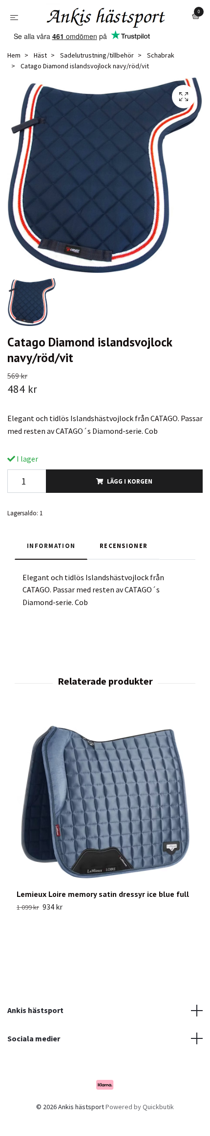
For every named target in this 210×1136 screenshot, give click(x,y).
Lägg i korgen (129, 506)
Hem (14, 80)
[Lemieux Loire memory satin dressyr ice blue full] (105, 825)
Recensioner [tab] (123, 571)
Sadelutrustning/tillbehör (97, 80)
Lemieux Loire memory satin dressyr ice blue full (103, 919)
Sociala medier (33, 1063)
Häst (40, 80)
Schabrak (160, 80)
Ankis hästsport (35, 1035)
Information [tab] (51, 571)
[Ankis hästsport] (98, 36)
